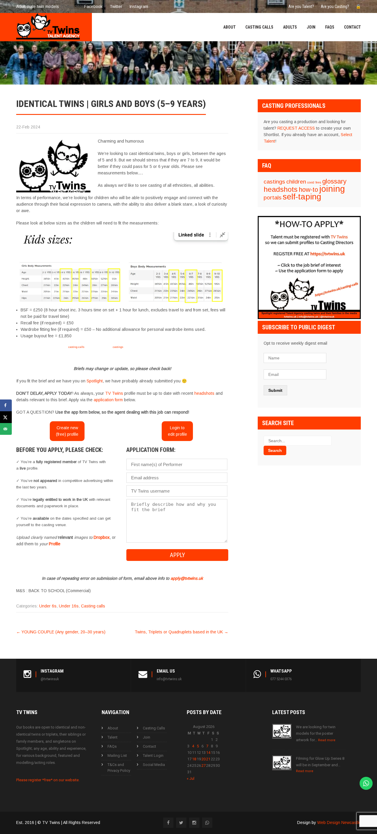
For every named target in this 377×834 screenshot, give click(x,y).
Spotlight (95, 381)
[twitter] (181, 823)
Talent (113, 737)
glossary (334, 181)
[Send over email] (6, 429)
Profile (54, 543)
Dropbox (102, 537)
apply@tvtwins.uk (187, 578)
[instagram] (194, 823)
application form (108, 399)
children (296, 182)
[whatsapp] (207, 823)
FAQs (329, 27)
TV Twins (114, 393)
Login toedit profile (177, 431)
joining (332, 189)
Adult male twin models (37, 6)
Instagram (138, 6)
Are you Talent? (301, 6)
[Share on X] (6, 417)
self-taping (302, 196)
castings (118, 347)
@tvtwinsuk (50, 679)
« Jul (190, 778)
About (229, 27)
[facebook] (168, 823)
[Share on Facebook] (6, 405)
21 (208, 759)
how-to (308, 189)
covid (310, 182)
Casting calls (93, 606)
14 (208, 752)
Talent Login (153, 755)
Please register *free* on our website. (48, 780)
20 (203, 759)
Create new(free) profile (67, 431)
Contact (352, 27)
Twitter (116, 6)
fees (318, 182)
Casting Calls (259, 27)
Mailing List (117, 755)
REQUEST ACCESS (296, 128)
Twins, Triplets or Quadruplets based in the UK (181, 632)
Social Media (154, 764)
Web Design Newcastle (339, 822)
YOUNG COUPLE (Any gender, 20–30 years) (60, 632)
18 (194, 759)
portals (273, 197)
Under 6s (48, 606)
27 (203, 765)
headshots (204, 393)
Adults (290, 27)
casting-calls (76, 347)
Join (311, 27)
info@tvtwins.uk (169, 679)
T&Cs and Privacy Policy (119, 767)
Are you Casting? (335, 6)
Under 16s (69, 606)
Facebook (93, 6)
